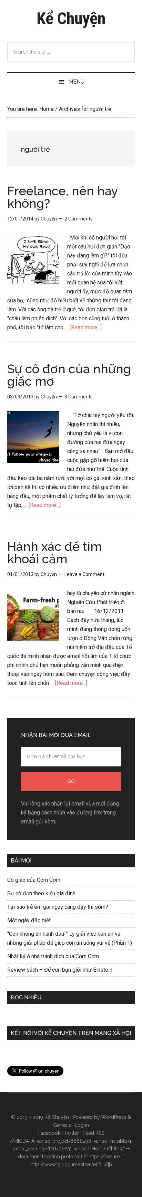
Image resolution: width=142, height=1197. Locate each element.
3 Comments (78, 396)
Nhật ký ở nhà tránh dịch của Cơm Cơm (53, 956)
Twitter (71, 1133)
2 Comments (78, 219)
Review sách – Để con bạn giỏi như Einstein (59, 970)
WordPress (113, 1117)
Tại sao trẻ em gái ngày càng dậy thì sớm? (57, 907)
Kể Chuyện (71, 18)
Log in (82, 1125)
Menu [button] (76, 81)
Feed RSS (93, 1133)
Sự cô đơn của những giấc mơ (69, 374)
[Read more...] (86, 327)
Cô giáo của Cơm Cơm (33, 880)
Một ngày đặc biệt (29, 920)
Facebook (49, 1133)
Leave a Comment (84, 574)
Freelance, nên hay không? (62, 196)
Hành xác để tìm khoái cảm (54, 552)
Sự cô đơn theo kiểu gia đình (41, 893)
